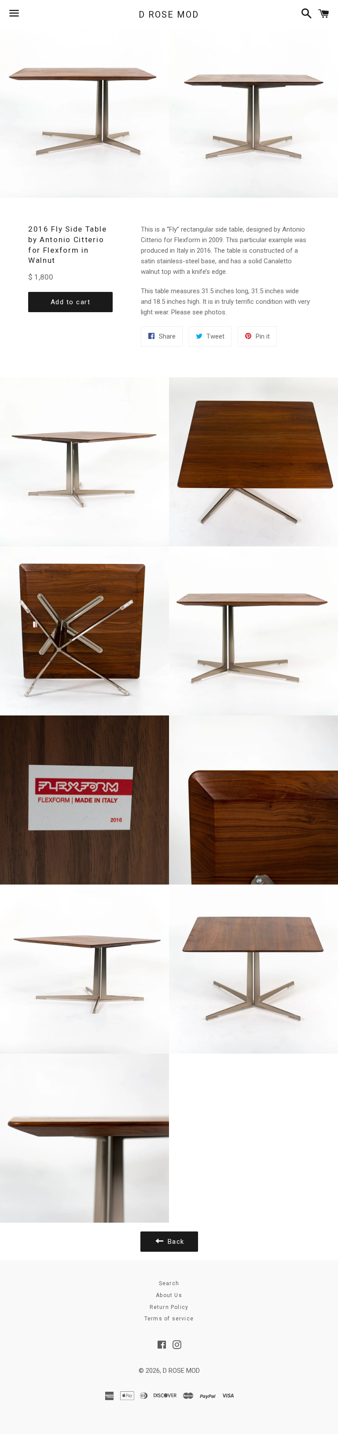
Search (169, 1283)
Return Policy (169, 1307)
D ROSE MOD (169, 14)
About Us (169, 1295)
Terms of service (169, 1319)
